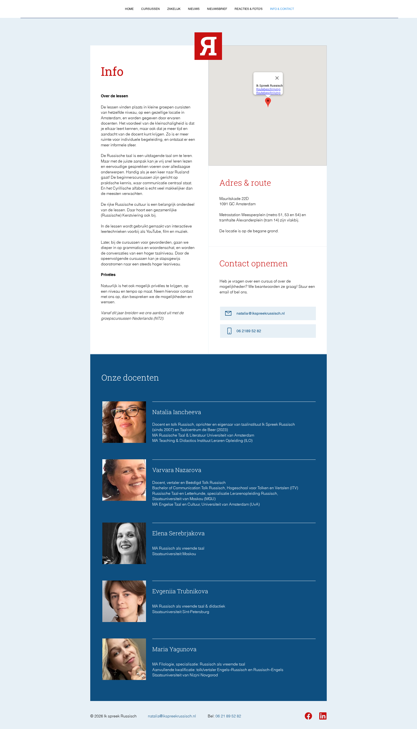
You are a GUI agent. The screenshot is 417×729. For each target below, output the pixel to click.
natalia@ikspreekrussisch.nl (172, 716)
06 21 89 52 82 (228, 716)
